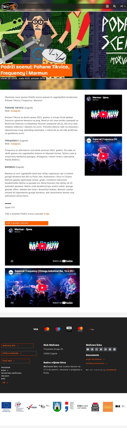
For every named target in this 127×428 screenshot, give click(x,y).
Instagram (16, 111)
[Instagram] (96, 349)
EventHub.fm (111, 370)
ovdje (46, 214)
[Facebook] (92, 349)
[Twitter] (101, 349)
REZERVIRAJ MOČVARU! (11, 373)
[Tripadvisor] (105, 349)
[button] (107, 6)
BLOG (3, 370)
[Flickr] (114, 349)
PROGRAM (5, 368)
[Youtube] (88, 349)
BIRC (3, 379)
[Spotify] (110, 349)
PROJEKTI (5, 376)
